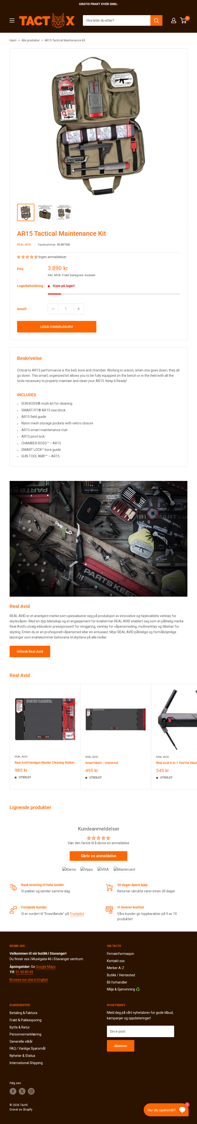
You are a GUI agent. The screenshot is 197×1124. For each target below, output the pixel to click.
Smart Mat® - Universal (101, 763)
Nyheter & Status (22, 1056)
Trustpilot (77, 914)
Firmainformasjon (120, 954)
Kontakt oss (116, 961)
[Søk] (156, 20)
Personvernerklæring (25, 1034)
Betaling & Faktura (23, 1013)
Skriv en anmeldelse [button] (98, 856)
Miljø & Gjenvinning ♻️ (123, 989)
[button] (27, 257)
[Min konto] (173, 20)
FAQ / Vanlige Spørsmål (27, 1048)
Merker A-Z (115, 968)
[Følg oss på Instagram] (31, 1091)
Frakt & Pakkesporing (26, 1020)
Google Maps (45, 967)
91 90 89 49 (24, 972)
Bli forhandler (117, 982)
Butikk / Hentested (121, 975)
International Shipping (26, 1063)
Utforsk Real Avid (30, 651)
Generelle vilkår (21, 1041)
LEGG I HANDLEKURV (56, 327)
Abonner (120, 1046)
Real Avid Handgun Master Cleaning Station (44, 762)
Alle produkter (30, 40)
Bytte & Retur (20, 1027)
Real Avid (24, 244)
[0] (183, 20)
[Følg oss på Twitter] (22, 1091)
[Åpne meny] (12, 20)
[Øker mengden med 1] (79, 309)
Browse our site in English (29, 980)
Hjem (13, 40)
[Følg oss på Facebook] (13, 1091)
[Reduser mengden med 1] (53, 309)
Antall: (22, 309)
